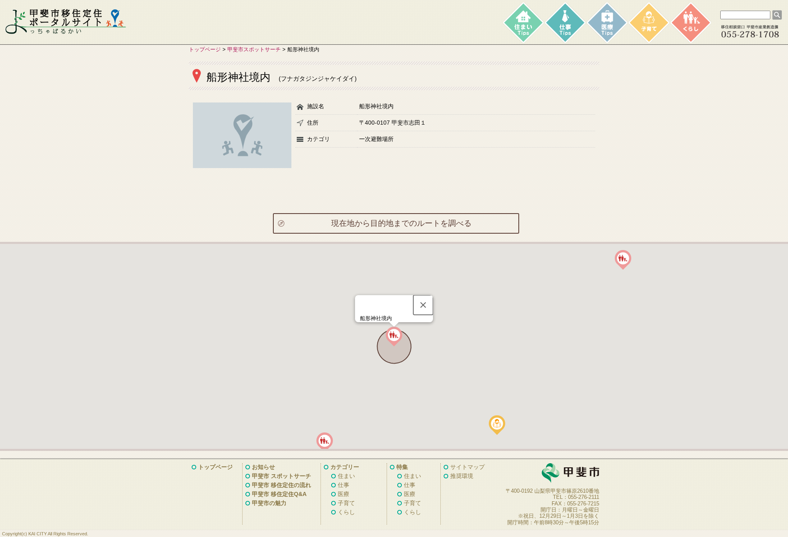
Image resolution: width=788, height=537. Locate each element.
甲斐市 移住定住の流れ (281, 485)
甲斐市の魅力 (269, 503)
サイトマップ (467, 467)
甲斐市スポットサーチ (254, 49)
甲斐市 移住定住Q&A (279, 494)
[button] (497, 425)
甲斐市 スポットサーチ (281, 476)
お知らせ (263, 467)
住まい (346, 476)
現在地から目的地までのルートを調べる (401, 223)
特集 (402, 467)
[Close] (423, 305)
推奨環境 (461, 476)
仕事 (343, 485)
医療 (343, 494)
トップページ (205, 49)
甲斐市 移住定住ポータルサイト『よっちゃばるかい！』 (65, 21)
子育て (346, 503)
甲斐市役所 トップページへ (550, 473)
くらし (346, 512)
